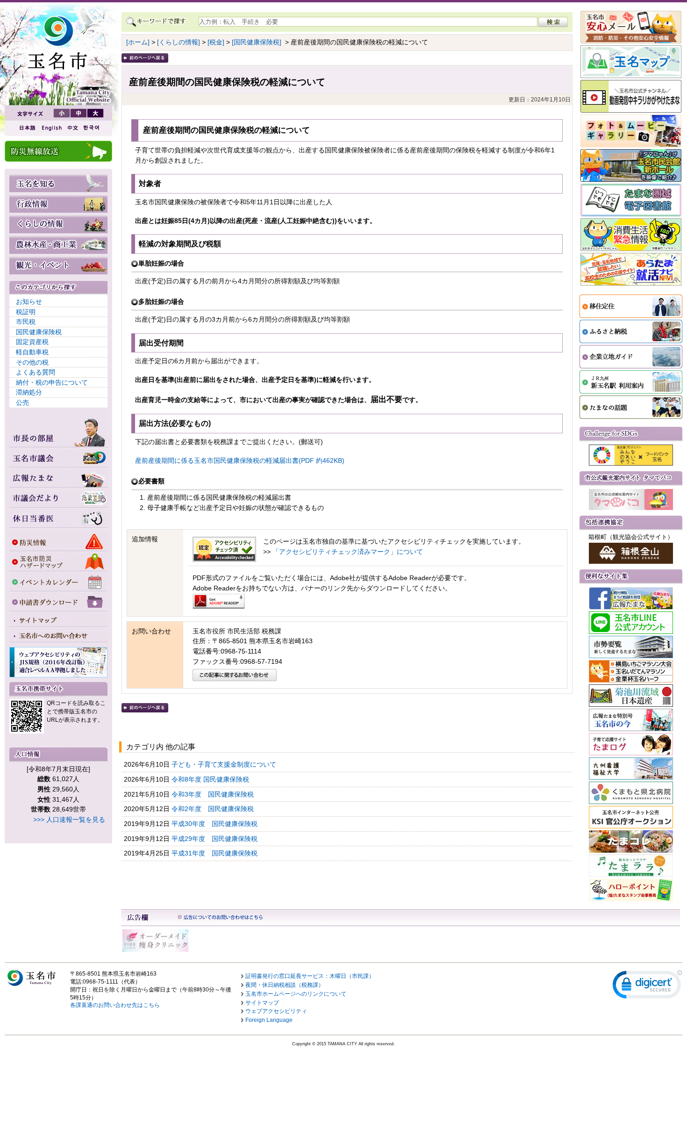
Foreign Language (269, 1020)
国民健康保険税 (39, 332)
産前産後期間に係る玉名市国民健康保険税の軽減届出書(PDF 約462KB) (239, 460)
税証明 (26, 312)
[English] (51, 127)
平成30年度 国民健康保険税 (215, 823)
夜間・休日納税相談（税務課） (284, 985)
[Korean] (91, 127)
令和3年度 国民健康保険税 (214, 794)
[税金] (216, 42)
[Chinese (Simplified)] (72, 127)
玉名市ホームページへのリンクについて (295, 994)
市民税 (26, 321)
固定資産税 (32, 341)
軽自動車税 (32, 352)
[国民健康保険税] (256, 42)
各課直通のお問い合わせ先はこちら (115, 1005)
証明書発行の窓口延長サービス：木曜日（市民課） (309, 976)
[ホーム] (138, 42)
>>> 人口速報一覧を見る (69, 819)
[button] (647, 986)
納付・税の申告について (52, 382)
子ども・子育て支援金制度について (225, 764)
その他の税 (32, 362)
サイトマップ (262, 1002)
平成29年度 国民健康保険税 (215, 838)
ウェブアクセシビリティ (276, 1011)
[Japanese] (26, 127)
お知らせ (29, 301)
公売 (22, 402)
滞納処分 (29, 392)
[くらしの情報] (178, 42)
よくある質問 (35, 372)
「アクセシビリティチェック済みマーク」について (347, 551)
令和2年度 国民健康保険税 (214, 808)
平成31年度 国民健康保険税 (215, 853)
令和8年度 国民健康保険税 (211, 779)
